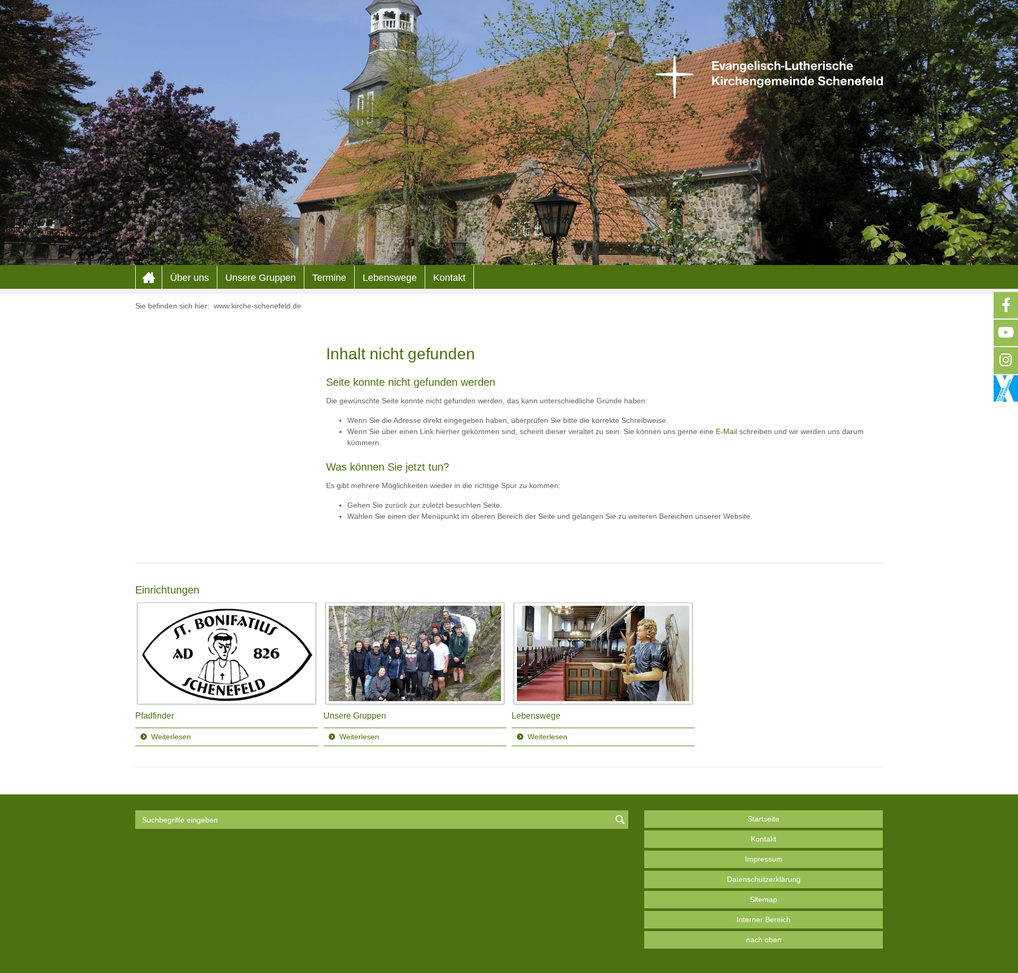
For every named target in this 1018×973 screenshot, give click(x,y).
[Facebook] (1006, 305)
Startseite (763, 819)
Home (149, 278)
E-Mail (726, 431)
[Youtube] (1006, 333)
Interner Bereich (763, 919)
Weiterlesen (171, 736)
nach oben (764, 939)
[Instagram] (1006, 360)
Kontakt (449, 277)
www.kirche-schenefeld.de (257, 306)
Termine (329, 277)
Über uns (189, 277)
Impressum (764, 859)
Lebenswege (390, 277)
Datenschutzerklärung (764, 879)
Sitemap (763, 899)
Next (874, 674)
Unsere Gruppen (260, 277)
